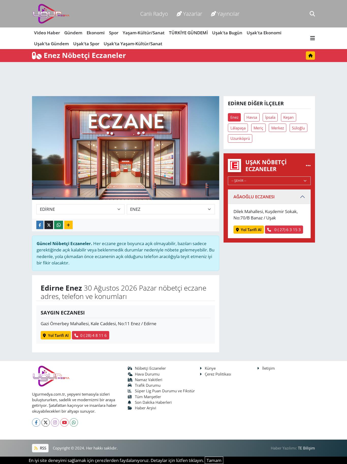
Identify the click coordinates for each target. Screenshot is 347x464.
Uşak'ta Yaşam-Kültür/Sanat (133, 44)
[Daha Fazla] (68, 225)
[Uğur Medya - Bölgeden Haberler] (51, 13)
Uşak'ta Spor (86, 44)
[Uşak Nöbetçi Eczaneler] (308, 165)
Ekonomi (96, 33)
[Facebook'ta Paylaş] (39, 225)
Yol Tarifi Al (58, 335)
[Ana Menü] (312, 38)
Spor (113, 33)
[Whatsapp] (74, 422)
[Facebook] (36, 422)
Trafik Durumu (148, 385)
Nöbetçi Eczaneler (150, 368)
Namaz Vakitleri (148, 379)
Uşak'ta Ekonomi (264, 33)
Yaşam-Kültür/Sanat (144, 33)
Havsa (251, 117)
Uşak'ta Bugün (227, 33)
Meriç (258, 127)
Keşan (288, 117)
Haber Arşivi (145, 407)
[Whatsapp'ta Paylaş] (58, 225)
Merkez (277, 127)
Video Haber (47, 33)
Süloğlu (298, 127)
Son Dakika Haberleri (153, 402)
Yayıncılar (228, 13)
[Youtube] (64, 422)
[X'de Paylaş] (48, 225)
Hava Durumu (147, 374)
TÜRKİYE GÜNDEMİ (188, 33)
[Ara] (312, 14)
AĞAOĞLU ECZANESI (254, 197)
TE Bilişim (306, 448)
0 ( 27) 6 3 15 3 (287, 229)
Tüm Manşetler (148, 396)
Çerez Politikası (218, 374)
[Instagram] (55, 422)
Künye (210, 368)
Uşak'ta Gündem (51, 44)
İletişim (268, 368)
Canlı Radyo (154, 13)
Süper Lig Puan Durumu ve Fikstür (165, 390)
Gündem (73, 33)
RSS (42, 448)
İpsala (270, 117)
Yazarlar (192, 13)
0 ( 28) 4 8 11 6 (93, 335)
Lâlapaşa (238, 127)
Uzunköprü (240, 138)
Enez (234, 117)
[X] (45, 422)
